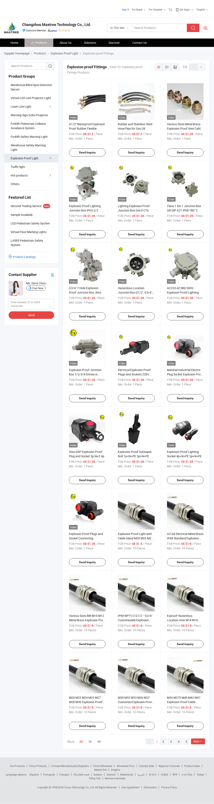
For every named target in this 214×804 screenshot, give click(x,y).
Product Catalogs (24, 257)
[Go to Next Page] (201, 67)
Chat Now (37, 288)
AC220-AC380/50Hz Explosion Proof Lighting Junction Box (183, 292)
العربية (141, 774)
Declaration (150, 787)
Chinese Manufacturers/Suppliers (70, 766)
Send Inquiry (87, 152)
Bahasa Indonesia (115, 778)
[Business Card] (52, 275)
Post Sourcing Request (205, 28)
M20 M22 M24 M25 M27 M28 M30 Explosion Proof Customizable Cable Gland (86, 702)
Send (31, 315)
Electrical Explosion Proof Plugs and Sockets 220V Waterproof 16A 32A (134, 374)
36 (90, 741)
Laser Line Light (21, 106)
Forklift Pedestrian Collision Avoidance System (28, 126)
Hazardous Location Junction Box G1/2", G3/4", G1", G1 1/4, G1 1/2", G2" (135, 292)
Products (41, 43)
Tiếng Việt (95, 778)
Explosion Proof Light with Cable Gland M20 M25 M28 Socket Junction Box (135, 538)
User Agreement (130, 787)
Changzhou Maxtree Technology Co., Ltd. (56, 24)
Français (64, 774)
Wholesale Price (126, 766)
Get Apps (184, 9)
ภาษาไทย (187, 774)
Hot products (19, 175)
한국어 (152, 774)
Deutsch (111, 774)
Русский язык (81, 774)
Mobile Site (100, 769)
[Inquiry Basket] (171, 9)
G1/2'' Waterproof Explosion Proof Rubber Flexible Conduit (87, 128)
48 (99, 741)
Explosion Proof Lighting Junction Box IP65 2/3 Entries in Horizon (85, 210)
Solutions (90, 43)
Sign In (125, 9)
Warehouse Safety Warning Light (28, 147)
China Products (38, 766)
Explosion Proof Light (24, 158)
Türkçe (200, 774)
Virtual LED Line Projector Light (31, 98)
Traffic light (18, 167)
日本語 (164, 774)
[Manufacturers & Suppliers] (31, 8)
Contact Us (139, 43)
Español (34, 774)
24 (81, 741)
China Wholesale (102, 766)
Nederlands (126, 774)
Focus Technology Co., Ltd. (79, 787)
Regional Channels (169, 766)
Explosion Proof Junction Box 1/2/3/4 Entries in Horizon (85, 374)
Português (49, 774)
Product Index (192, 766)
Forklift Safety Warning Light (29, 137)
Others (15, 184)
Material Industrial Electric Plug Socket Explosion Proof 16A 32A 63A (185, 374)
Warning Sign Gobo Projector (29, 115)
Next (196, 741)
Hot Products (17, 766)
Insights (115, 769)
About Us (65, 43)
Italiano (98, 774)
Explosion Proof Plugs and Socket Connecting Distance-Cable (86, 538)
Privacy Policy (169, 787)
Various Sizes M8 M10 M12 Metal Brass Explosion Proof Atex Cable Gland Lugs (87, 620)
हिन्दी (175, 774)
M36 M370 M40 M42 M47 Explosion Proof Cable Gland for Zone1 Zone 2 (183, 702)
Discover (114, 43)
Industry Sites (146, 766)
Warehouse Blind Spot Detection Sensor (31, 87)
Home (14, 43)
